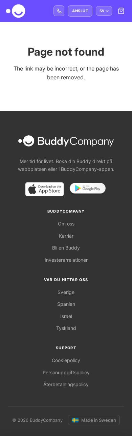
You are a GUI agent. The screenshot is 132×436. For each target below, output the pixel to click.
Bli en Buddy (66, 248)
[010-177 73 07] (58, 10)
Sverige (66, 292)
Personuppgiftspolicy (66, 372)
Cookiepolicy (66, 360)
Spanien (66, 304)
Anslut (80, 10)
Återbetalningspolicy (66, 384)
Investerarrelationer (66, 260)
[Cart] (121, 10)
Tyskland (66, 328)
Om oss (66, 223)
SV (102, 11)
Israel (66, 316)
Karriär (66, 236)
